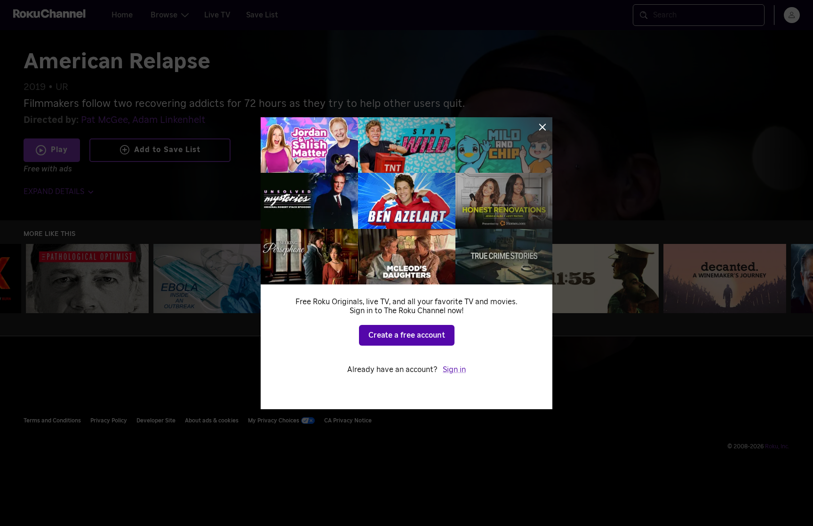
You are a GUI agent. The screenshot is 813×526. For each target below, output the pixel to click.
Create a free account (406, 335)
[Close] (542, 127)
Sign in (454, 369)
